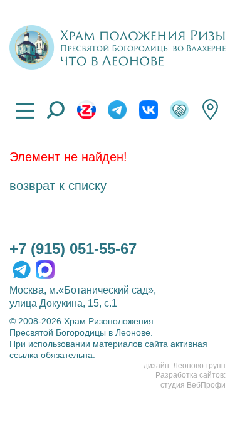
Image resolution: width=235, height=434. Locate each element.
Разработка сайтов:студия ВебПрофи (190, 380)
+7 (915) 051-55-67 (73, 248)
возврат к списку (58, 186)
